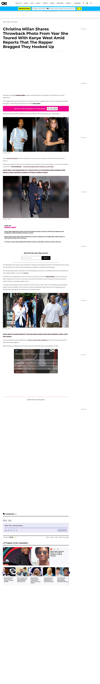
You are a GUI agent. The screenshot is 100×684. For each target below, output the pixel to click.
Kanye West (14, 21)
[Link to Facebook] (83, 3)
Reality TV (18, 3)
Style (32, 3)
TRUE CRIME (60, 3)
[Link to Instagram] (87, 3)
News (8, 21)
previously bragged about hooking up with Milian (38, 166)
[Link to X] (91, 3)
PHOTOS (45, 3)
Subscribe (77, 3)
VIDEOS (52, 3)
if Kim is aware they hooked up (38, 340)
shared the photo (12, 158)
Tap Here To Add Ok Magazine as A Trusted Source (29, 108)
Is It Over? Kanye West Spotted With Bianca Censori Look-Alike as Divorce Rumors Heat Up (32, 242)
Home (4, 21)
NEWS (26, 3)
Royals (38, 3)
